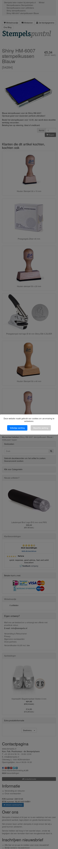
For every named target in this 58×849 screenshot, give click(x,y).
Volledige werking (17, 428)
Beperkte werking (40, 428)
